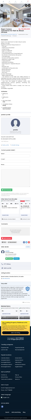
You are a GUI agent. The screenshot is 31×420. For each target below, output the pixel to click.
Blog (24, 412)
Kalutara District (19, 360)
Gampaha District (5, 360)
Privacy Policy (18, 377)
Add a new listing (15, 332)
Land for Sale (4, 349)
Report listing (27, 302)
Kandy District (18, 358)
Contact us (4, 375)
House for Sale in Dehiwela (9, 208)
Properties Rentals (19, 347)
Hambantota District (20, 364)
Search (7, 412)
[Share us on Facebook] (2, 406)
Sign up (17, 375)
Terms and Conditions (6, 379)
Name (3, 153)
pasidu (7, 251)
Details (28, 246)
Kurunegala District (6, 362)
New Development (19, 349)
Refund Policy (4, 377)
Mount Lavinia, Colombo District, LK (9, 34)
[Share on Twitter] (26, 242)
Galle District (18, 362)
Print (4, 242)
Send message (7, 190)
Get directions (6, 278)
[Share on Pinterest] (29, 242)
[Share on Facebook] (24, 242)
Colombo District (5, 358)
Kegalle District (19, 366)
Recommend (12, 242)
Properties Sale (5, 347)
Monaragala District (6, 366)
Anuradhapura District (6, 364)
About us (17, 379)
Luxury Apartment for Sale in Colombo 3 (9, 318)
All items (16, 258)
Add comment (7, 238)
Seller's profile (7, 268)
